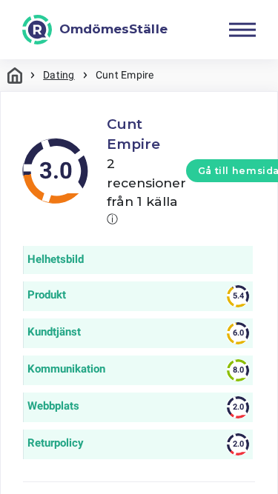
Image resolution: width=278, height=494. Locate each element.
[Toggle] (242, 30)
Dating (58, 75)
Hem (14, 75)
